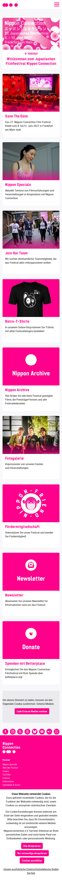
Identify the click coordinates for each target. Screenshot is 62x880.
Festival (6, 759)
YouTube (6, 774)
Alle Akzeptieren (32, 846)
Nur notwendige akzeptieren (32, 853)
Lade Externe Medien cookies (32, 711)
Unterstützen (8, 781)
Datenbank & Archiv (11, 784)
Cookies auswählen (32, 861)
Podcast (6, 778)
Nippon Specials (10, 764)
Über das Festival (10, 767)
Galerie (6, 771)
